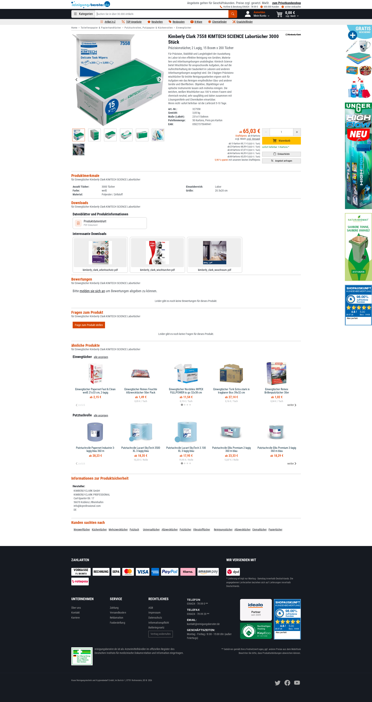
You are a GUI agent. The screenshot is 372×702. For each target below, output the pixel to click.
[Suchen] (232, 14)
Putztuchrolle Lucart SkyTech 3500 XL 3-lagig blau (140, 449)
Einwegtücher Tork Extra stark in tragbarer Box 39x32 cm (231, 390)
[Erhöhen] (297, 132)
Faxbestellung (117, 622)
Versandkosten (118, 612)
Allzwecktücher (170, 529)
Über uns (76, 607)
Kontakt (75, 612)
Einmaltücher (259, 529)
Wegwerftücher (82, 529)
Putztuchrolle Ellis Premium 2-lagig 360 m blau (231, 449)
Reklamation (116, 617)
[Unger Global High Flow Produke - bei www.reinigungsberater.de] (358, 155)
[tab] (182, 405)
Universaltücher (151, 529)
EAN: (171, 124)
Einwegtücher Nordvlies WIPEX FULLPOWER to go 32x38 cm (186, 390)
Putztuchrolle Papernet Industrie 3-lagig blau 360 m (95, 449)
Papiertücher (275, 529)
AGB (150, 607)
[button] (257, 14)
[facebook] (287, 683)
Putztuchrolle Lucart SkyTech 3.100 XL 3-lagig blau (186, 449)
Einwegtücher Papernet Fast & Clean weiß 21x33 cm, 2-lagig (95, 390)
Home (74, 27)
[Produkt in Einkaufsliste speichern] (281, 154)
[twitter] (278, 683)
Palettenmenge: (177, 120)
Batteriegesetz (156, 627)
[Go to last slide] (76, 79)
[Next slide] (160, 79)
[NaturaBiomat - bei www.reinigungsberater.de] (358, 247)
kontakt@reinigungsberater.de (203, 624)
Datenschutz (155, 617)
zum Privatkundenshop (286, 3)
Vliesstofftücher (201, 529)
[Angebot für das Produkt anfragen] (281, 161)
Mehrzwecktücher (118, 529)
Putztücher (185, 529)
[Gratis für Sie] (358, 62)
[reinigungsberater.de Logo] (90, 4)
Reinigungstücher (223, 529)
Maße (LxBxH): (176, 116)
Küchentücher (99, 529)
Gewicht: (173, 112)
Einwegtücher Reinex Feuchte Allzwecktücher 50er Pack (140, 390)
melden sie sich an (92, 291)
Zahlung (114, 607)
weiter (290, 404)
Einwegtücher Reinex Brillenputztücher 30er (276, 390)
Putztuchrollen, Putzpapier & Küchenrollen (149, 27)
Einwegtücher (183, 27)
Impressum (154, 612)
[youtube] (297, 683)
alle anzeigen (101, 357)
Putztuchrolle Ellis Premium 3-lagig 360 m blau (276, 449)
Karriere (75, 617)
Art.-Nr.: (172, 109)
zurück (81, 404)
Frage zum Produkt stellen (89, 325)
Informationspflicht (158, 622)
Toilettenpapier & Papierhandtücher (101, 27)
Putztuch (134, 529)
